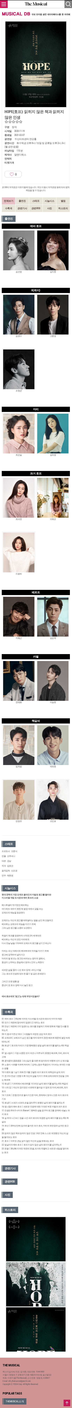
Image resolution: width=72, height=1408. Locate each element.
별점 (63, 200)
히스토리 (63, 208)
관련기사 (22, 208)
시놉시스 (49, 200)
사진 (49, 208)
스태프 (35, 200)
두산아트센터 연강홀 (25, 139)
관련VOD (35, 208)
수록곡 (8, 208)
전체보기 (8, 200)
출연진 (22, 200)
